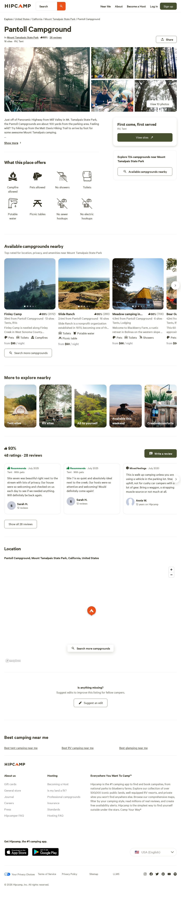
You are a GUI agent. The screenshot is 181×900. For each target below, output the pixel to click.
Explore (8, 19)
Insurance (53, 803)
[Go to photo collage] (47, 79)
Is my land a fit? (57, 790)
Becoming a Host (58, 784)
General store (12, 790)
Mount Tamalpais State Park (60, 19)
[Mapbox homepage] (13, 661)
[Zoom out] (171, 574)
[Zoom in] (171, 569)
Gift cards (10, 784)
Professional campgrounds (63, 797)
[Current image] (24, 306)
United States (22, 19)
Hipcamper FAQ (14, 815)
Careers (9, 803)
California (37, 19)
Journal (9, 797)
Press (7, 809)
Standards (53, 809)
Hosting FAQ (55, 815)
